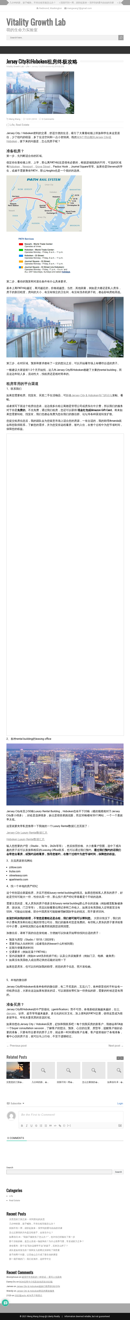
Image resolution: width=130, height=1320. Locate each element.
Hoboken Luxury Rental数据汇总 (25, 839)
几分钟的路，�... (40, 1082)
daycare (11, 1013)
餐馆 (116, 1009)
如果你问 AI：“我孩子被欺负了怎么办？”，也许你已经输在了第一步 (42, 1237)
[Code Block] (55, 1126)
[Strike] (36, 1126)
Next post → (116, 1045)
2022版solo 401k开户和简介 (28, 1295)
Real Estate (22, 124)
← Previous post (16, 1045)
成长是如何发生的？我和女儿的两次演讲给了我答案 (34, 1250)
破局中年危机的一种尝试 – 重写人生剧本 (42, 1277)
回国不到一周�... (65, 1082)
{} (64, 1125)
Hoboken (14, 166)
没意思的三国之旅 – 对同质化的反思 (27, 1219)
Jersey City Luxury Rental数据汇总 (26, 832)
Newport (28, 166)
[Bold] (22, 1126)
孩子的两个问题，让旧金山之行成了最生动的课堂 (33, 1254)
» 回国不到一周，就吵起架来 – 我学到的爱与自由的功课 (76, 2)
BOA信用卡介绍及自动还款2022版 (36, 1281)
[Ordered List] (41, 1126)
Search (9, 1167)
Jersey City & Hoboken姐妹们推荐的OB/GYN (38, 1286)
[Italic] (26, 1126)
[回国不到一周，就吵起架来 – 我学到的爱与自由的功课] (69, 1071)
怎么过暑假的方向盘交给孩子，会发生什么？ (31, 1232)
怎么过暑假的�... (90, 1082)
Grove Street (42, 166)
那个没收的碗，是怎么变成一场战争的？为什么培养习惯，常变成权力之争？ (46, 1241)
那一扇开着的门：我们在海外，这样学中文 (30, 1259)
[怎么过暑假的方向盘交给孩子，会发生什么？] (94, 1071)
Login (120, 1103)
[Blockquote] (50, 1126)
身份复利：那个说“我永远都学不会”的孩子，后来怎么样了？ (38, 1245)
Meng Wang (14, 119)
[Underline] (31, 1126)
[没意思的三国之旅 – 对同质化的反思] (19, 1071)
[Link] (60, 1126)
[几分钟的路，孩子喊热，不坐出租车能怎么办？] (44, 1071)
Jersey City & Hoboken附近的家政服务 (35, 1291)
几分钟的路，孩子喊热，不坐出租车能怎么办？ (32, 1223)
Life (12, 124)
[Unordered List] (45, 1126)
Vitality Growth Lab (36, 21)
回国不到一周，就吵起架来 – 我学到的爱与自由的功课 (35, 1228)
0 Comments (48, 119)
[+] (69, 1125)
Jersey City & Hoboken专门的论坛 (91, 395)
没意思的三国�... (14, 1082)
